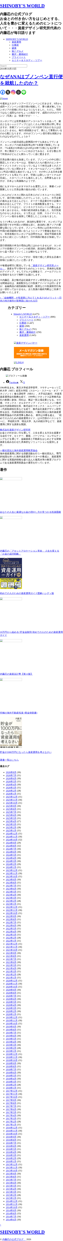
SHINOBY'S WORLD (22, 5)
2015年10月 (12, 1170)
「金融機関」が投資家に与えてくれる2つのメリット (28, 297)
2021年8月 (11, 956)
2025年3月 (11, 824)
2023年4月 (11, 895)
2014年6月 (11, 1219)
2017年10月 (12, 1097)
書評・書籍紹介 (20, 54)
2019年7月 (11, 1032)
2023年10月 (12, 876)
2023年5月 (11, 892)
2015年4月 (11, 1189)
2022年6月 (11, 925)
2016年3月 (11, 1155)
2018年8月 (11, 1066)
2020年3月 (11, 1008)
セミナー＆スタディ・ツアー (27, 60)
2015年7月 (11, 1180)
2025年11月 (12, 800)
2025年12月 (12, 797)
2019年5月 (11, 1039)
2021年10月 (12, 950)
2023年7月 (11, 885)
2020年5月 (11, 1002)
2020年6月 (11, 999)
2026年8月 (11, 772)
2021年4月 (11, 968)
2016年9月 (11, 1137)
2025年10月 (12, 803)
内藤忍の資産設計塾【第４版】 (16, 674)
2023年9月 (11, 879)
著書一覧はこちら (9, 760)
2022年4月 (11, 931)
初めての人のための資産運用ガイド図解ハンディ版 (27, 593)
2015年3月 (11, 1192)
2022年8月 (11, 919)
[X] (8, 92)
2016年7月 (11, 1143)
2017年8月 (11, 1103)
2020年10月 (12, 987)
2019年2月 (11, 1048)
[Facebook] (2, 92)
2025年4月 (11, 821)
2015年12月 (12, 1164)
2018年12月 (12, 1054)
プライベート (19, 57)
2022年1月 (11, 941)
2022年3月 (11, 934)
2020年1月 (11, 1014)
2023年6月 (11, 888)
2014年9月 (11, 1210)
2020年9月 (11, 990)
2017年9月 (11, 1100)
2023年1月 (11, 904)
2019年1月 (11, 1051)
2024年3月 (11, 861)
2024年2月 (11, 864)
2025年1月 (11, 830)
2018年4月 (11, 1078)
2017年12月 (12, 1091)
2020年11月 (12, 983)
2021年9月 (11, 953)
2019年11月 (12, 1020)
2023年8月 (11, 882)
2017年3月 (11, 1118)
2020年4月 (11, 1005)
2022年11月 (12, 910)
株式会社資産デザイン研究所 (15, 429)
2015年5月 (11, 1186)
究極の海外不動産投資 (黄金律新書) (18, 713)
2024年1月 (11, 867)
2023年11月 (12, 873)
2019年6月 (11, 1036)
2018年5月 (11, 1075)
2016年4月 (11, 1152)
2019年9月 (11, 1026)
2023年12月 (12, 870)
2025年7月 (11, 812)
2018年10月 (12, 1060)
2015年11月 (12, 1167)
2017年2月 (11, 1121)
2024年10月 (12, 839)
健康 (14, 48)
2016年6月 (11, 1146)
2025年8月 (11, 809)
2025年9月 (11, 806)
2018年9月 (11, 1063)
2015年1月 (11, 1198)
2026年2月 (11, 790)
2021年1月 (11, 977)
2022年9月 (11, 916)
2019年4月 (11, 1042)
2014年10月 (12, 1207)
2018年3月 (11, 1082)
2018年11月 (12, 1057)
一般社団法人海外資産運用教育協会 (19, 450)
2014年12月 (12, 1201)
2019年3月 (11, 1045)
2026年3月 (11, 787)
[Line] (23, 92)
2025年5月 (11, 818)
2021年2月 (11, 974)
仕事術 (15, 45)
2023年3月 (11, 898)
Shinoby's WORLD (22, 314)
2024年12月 (12, 833)
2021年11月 (12, 947)
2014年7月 (11, 1216)
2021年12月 (12, 944)
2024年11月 (12, 836)
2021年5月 (11, 965)
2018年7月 (11, 1069)
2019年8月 (11, 1029)
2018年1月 (11, 1088)
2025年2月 (11, 827)
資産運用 (16, 42)
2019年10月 (12, 1023)
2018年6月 (11, 1072)
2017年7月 (11, 1106)
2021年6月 (11, 962)
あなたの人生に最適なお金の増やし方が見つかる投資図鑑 (30, 512)
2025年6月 (11, 815)
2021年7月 (11, 959)
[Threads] (18, 92)
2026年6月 (11, 778)
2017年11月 (12, 1094)
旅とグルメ (17, 51)
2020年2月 (11, 1011)
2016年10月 (12, 1134)
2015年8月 (11, 1176)
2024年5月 (11, 855)
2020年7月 (11, 996)
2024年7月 (11, 849)
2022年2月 (11, 938)
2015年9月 (11, 1173)
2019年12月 (12, 1017)
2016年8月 (11, 1140)
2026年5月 (11, 781)
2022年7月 (11, 922)
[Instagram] (13, 92)
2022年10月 (12, 913)
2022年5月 (11, 928)
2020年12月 (12, 980)
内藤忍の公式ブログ (14, 1239)
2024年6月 (11, 852)
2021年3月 (11, 971)
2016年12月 (12, 1127)
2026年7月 (11, 775)
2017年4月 (11, 1115)
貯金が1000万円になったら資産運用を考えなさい (26, 752)
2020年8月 (11, 993)
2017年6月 (11, 1109)
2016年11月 (12, 1131)
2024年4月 (11, 858)
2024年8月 (11, 846)
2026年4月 (11, 784)
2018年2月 (11, 1085)
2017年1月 (11, 1124)
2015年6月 (11, 1183)
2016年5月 (11, 1149)
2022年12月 (12, 907)
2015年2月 (11, 1195)
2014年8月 (11, 1213)
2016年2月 (11, 1158)
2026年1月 (11, 794)
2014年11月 (12, 1204)
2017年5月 (11, 1112)
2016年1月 (11, 1161)
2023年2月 (11, 901)
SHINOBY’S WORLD (17, 39)
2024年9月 (11, 843)
